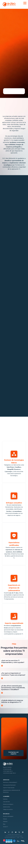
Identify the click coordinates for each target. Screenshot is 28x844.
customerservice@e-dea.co (9, 773)
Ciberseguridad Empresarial (9, 785)
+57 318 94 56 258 (7, 769)
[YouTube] (15, 832)
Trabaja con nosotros (8, 809)
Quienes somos (6, 807)
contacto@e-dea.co (8, 771)
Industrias (5, 799)
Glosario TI (5, 827)
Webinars (5, 821)
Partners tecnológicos (8, 804)
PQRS (18, 837)
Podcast (5, 819)
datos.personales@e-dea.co (10, 837)
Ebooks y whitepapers (8, 816)
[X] (19, 832)
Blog (4, 824)
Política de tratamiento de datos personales (14, 836)
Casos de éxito (6, 802)
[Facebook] (8, 832)
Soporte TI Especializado (8, 788)
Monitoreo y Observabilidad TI (10, 782)
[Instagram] (12, 832)
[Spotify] (22, 832)
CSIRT (22, 837)
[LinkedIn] (5, 832)
